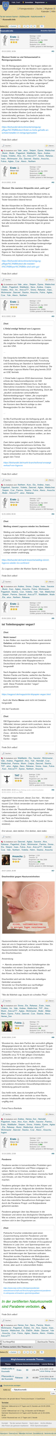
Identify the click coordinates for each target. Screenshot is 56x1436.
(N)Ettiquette (24, 17)
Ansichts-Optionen (48, 31)
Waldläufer (31, 153)
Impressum (4, 1433)
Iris (24, 156)
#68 (53, 1037)
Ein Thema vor (24, 1347)
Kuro (29, 485)
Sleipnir (32, 150)
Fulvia (3, 161)
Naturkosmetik (37, 17)
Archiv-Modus (46, 1423)
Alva (19, 156)
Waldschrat (50, 150)
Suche (39, 9)
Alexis (23, 161)
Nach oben (34, 1423)
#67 (53, 871)
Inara (3, 159)
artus (25, 150)
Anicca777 (31, 156)
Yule (9, 295)
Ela (20, 159)
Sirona (41, 156)
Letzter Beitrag (45, 1371)
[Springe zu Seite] (42, 26)
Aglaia (10, 161)
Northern (32, 161)
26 (27, 1378)
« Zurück (13, 26)
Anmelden (29, 2)
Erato (13, 37)
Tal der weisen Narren (9, 17)
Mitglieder (49, 9)
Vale (20, 150)
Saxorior (15, 487)
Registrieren (40, 2)
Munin (4, 153)
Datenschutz (13, 1433)
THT (3, 766)
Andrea (47, 153)
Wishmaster (12, 159)
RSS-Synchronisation (39, 1426)
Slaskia (36, 159)
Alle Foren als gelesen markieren (15, 1426)
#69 (53, 1153)
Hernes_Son (6, 1016)
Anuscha (45, 159)
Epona (40, 150)
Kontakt (5, 1423)
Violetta (12, 156)
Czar (17, 161)
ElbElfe (29, 1330)
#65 (53, 618)
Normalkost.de (38, 1433)
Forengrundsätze (26, 9)
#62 (53, 182)
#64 (53, 514)
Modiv (11, 153)
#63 (53, 316)
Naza (40, 153)
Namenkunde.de (50, 1433)
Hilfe (53, 11)
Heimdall (40, 761)
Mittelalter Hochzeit (25, 1433)
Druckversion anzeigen (12, 1385)
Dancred (27, 159)
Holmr (32, 850)
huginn (4, 1132)
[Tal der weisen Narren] (5, 6)
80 (27, 1370)
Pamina (19, 490)
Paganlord (20, 153)
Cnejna (4, 156)
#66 (53, 790)
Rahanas (49, 156)
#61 (53, 51)
